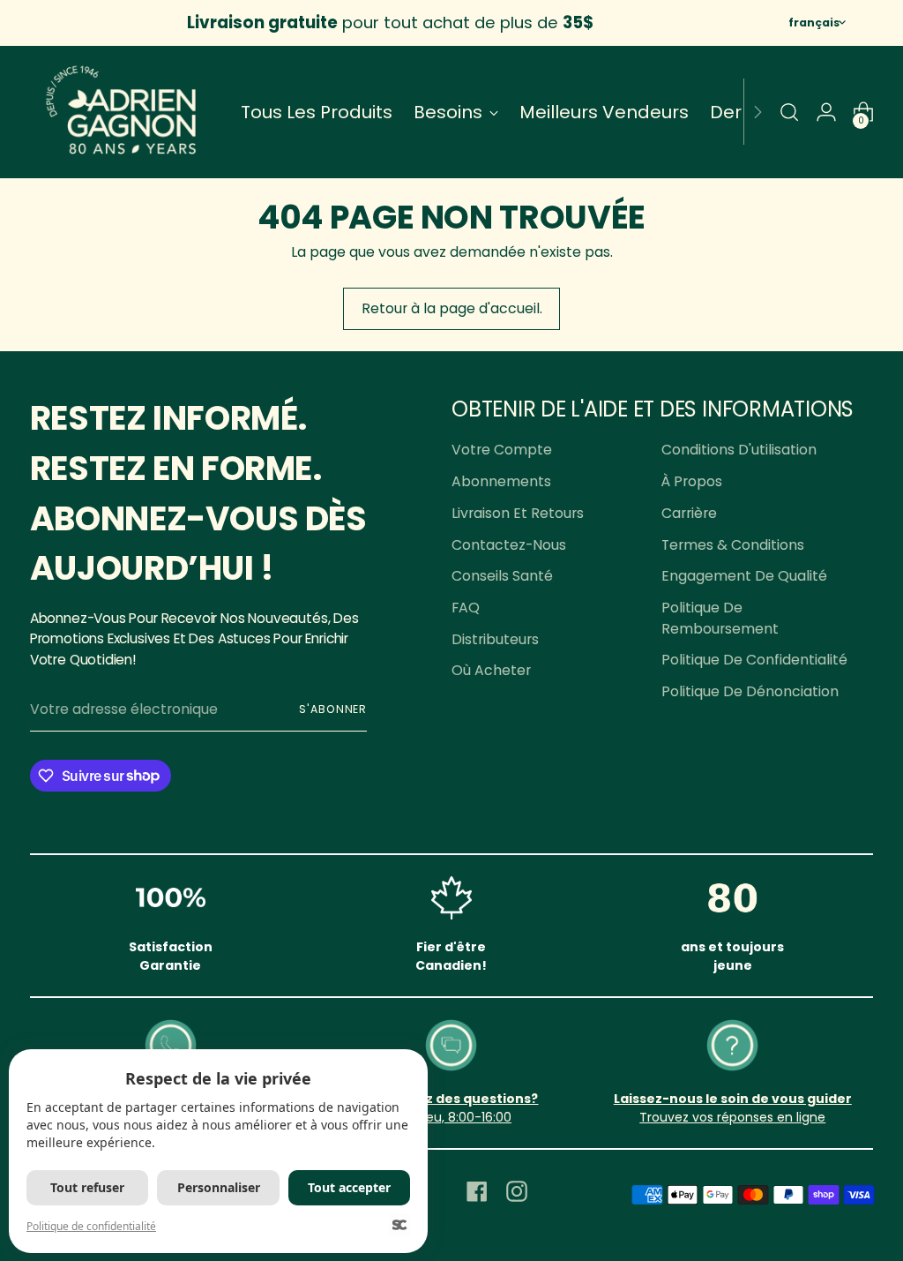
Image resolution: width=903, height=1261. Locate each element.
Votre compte (502, 449)
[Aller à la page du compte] (826, 112)
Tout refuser (87, 1187)
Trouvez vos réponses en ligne (732, 1117)
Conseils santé (502, 576)
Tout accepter (349, 1187)
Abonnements (501, 481)
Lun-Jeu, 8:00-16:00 (451, 1117)
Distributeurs (495, 639)
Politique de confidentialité (754, 659)
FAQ (466, 607)
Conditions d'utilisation (739, 449)
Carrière (689, 513)
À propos (691, 481)
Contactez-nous (509, 545)
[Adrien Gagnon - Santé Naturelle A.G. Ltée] (122, 112)
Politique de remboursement (720, 618)
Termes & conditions (732, 545)
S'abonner (333, 709)
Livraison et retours (518, 513)
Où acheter (491, 670)
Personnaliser (218, 1187)
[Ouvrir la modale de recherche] (789, 112)
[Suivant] (757, 112)
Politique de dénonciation (750, 691)
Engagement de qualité (744, 576)
